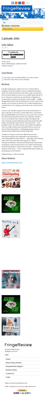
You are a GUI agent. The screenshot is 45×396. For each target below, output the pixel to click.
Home (8, 359)
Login (8, 377)
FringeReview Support (14, 366)
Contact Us (10, 373)
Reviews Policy (11, 370)
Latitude (10, 66)
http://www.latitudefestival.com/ (12, 163)
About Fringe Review (14, 363)
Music (8, 61)
